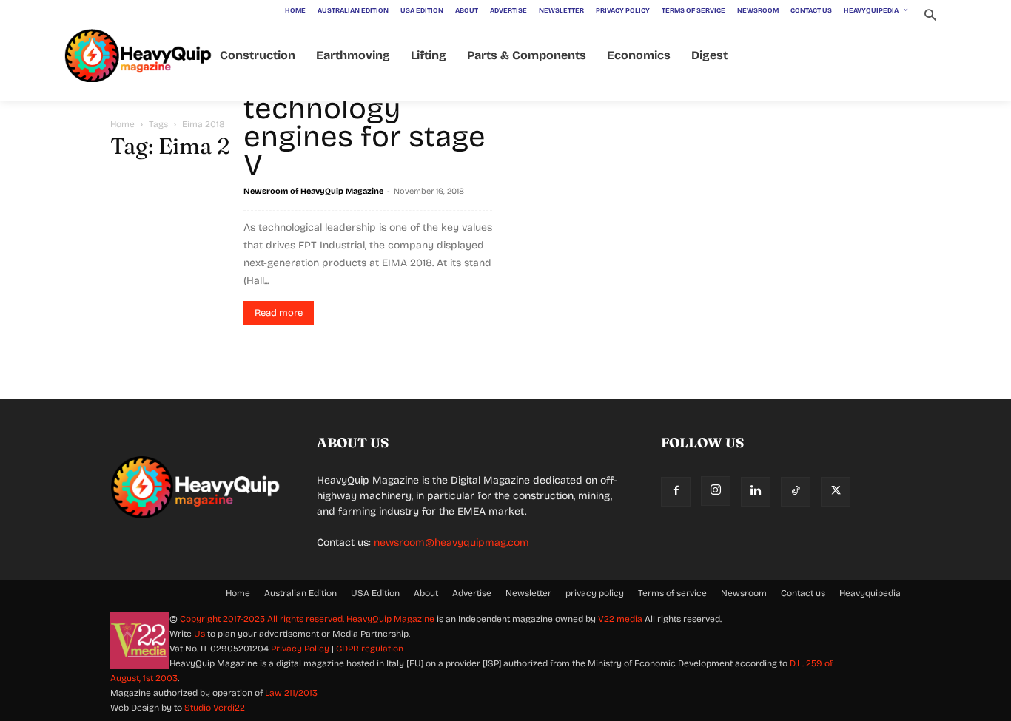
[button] (930, 16)
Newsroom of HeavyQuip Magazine (313, 191)
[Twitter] (835, 492)
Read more (279, 313)
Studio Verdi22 (214, 708)
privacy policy (594, 593)
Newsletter (528, 593)
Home (122, 124)
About (426, 593)
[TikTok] (795, 492)
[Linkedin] (755, 492)
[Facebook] (676, 492)
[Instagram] (715, 491)
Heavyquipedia (870, 593)
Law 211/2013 (291, 693)
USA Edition (375, 593)
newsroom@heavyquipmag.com (451, 542)
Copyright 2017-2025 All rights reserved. (263, 619)
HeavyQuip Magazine (390, 619)
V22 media (620, 619)
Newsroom (744, 593)
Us (199, 634)
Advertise (471, 593)
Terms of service (672, 593)
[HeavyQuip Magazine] (138, 56)
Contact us (803, 593)
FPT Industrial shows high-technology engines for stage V (364, 109)
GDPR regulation (369, 648)
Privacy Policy (300, 648)
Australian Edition (300, 593)
